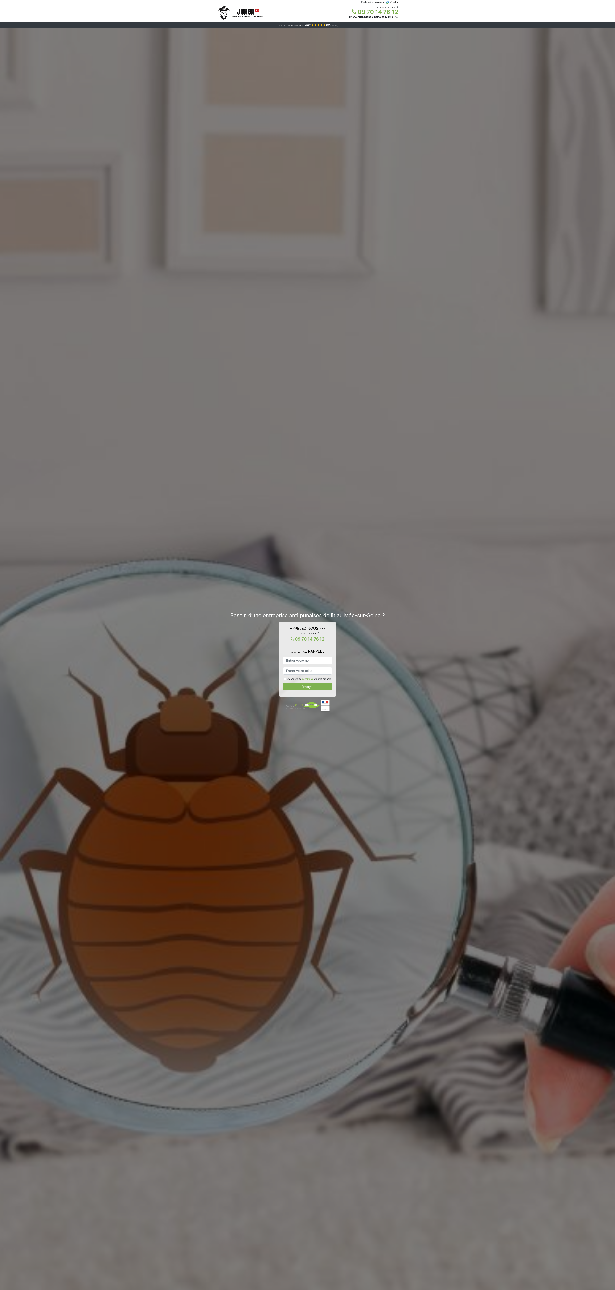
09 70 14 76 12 (377, 11)
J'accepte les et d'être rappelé (309, 678)
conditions (307, 678)
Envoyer (307, 687)
